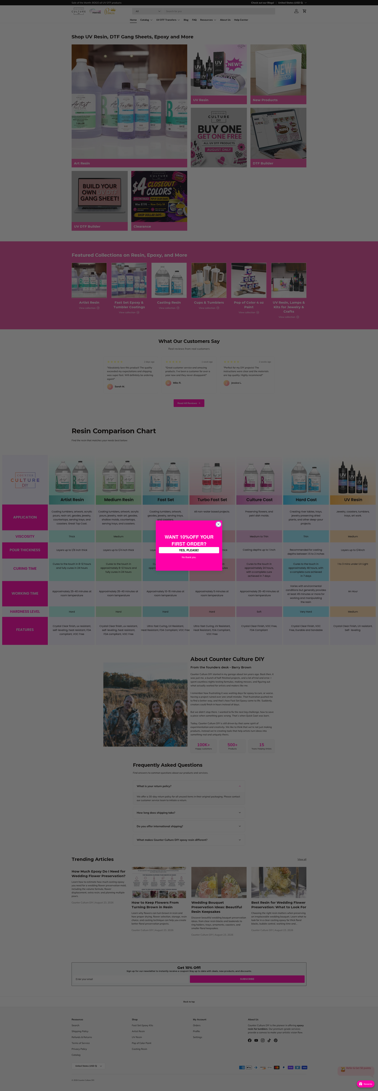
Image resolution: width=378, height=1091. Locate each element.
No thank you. (189, 557)
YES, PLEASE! (189, 550)
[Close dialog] (218, 524)
